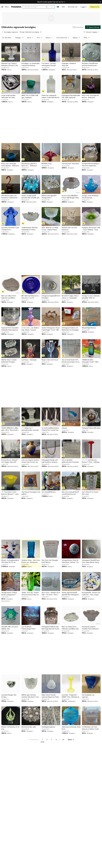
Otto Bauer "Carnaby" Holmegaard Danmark (49, 64)
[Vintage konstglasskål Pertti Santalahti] (51, 284)
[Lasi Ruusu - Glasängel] (31, 348)
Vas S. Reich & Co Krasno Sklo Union (90, 493)
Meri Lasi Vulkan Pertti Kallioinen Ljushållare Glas (70, 628)
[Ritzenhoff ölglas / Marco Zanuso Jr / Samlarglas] (71, 284)
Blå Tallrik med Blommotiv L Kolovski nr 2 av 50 (30, 297)
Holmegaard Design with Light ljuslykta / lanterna (50, 461)
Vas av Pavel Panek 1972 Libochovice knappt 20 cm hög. (70, 361)
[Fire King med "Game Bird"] (71, 152)
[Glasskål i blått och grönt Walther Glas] (10, 615)
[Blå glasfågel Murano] (91, 316)
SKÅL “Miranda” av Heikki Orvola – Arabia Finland (50, 229)
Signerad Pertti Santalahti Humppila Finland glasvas (10, 329)
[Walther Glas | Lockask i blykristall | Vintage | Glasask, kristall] (10, 348)
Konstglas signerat (11, 32)
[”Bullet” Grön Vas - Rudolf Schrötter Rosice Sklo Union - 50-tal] (31, 581)
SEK (63, 7)
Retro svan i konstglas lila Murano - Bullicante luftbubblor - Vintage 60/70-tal (90, 97)
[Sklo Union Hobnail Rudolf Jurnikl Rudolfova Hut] (71, 480)
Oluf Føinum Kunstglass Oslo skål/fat (31, 493)
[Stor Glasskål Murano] (51, 480)
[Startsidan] (16, 7)
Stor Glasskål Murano (49, 492)
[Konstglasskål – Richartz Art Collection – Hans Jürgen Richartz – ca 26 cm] (91, 581)
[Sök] (47, 6)
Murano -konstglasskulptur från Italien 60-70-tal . (10, 561)
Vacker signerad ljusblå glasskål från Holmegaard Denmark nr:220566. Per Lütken (70, 594)
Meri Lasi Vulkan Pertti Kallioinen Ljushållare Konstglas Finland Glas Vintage (8, 297)
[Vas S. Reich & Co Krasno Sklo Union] (91, 480)
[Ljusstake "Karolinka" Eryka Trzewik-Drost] (10, 216)
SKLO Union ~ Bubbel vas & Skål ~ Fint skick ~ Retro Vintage (51, 594)
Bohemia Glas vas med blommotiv (69, 229)
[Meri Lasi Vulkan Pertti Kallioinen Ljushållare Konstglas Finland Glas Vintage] (10, 284)
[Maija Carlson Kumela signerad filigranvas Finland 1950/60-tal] (51, 683)
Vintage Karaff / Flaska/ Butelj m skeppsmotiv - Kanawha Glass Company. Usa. (9, 594)
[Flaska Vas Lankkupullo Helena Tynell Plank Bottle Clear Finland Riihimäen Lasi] (51, 84)
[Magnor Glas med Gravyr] (51, 348)
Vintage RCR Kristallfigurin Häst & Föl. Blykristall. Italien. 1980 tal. (90, 165)
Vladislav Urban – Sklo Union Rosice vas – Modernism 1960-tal (31, 561)
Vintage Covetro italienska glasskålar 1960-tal (91, 297)
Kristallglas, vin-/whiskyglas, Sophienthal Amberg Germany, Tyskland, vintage (31, 65)
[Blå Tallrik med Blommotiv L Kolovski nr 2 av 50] (31, 284)
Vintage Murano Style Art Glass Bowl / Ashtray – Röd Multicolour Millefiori (70, 561)
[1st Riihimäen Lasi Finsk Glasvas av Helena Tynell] (91, 715)
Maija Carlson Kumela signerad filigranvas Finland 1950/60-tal (51, 696)
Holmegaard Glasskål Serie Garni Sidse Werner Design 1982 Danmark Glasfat (91, 561)
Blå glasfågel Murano (89, 328)
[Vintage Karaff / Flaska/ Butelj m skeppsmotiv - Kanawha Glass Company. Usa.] (10, 581)
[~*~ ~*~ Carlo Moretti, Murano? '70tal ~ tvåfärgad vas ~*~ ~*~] (91, 448)
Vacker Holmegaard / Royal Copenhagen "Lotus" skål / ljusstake (51, 329)
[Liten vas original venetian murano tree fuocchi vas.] (31, 448)
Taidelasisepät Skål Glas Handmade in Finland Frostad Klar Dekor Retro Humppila (30, 229)
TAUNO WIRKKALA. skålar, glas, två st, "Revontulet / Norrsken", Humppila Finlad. (10, 429)
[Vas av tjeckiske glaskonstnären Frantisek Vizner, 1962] (71, 448)
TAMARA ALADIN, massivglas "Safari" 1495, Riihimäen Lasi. (90, 361)
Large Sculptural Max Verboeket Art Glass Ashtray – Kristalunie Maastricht (8, 97)
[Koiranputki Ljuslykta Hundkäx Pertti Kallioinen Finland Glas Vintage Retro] (91, 615)
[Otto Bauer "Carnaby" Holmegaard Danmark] (51, 52)
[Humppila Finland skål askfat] (91, 416)
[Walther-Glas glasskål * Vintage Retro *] (51, 184)
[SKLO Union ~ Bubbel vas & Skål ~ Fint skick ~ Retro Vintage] (51, 581)
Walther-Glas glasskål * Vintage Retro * (49, 197)
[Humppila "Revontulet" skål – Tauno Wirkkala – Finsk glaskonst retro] (91, 216)
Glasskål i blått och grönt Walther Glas (9, 628)
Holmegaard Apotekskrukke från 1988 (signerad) (71, 96)
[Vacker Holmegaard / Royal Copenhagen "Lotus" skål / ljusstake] (51, 316)
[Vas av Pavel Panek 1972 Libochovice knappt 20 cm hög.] (71, 348)
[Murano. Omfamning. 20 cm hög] (10, 715)
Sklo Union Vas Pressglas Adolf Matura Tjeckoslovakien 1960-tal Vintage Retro (50, 561)
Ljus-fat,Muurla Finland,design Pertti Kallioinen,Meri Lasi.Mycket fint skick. (30, 628)
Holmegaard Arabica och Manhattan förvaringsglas (70, 329)
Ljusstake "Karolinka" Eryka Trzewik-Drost (10, 229)
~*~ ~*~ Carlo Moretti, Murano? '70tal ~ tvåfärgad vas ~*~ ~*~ (91, 461)
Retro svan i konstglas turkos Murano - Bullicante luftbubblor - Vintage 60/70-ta (10, 165)
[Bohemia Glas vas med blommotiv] (71, 216)
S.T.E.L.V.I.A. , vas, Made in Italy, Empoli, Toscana (30, 329)
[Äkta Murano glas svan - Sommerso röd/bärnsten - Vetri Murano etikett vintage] (10, 184)
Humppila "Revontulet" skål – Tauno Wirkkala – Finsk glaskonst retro (91, 229)
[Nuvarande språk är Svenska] (58, 7)
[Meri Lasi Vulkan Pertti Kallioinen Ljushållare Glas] (71, 615)
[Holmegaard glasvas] (51, 715)
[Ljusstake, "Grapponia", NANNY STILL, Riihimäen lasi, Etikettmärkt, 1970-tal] (71, 683)
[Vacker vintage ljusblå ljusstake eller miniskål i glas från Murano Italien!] (31, 184)
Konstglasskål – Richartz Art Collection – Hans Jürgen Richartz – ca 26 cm (91, 594)
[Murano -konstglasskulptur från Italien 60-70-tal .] (10, 549)
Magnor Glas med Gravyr (50, 360)
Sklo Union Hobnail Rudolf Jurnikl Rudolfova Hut (70, 493)
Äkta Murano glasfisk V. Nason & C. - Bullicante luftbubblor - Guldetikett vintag (30, 165)
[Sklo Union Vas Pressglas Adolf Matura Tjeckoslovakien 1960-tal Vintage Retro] (51, 549)
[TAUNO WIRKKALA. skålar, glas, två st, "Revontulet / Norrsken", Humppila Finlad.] (10, 416)
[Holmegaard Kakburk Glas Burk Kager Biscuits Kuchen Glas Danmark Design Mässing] (51, 615)
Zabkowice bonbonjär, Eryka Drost (71, 728)
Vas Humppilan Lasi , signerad (88, 696)
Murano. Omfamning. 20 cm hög (10, 728)
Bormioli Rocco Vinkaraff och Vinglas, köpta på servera (9, 461)
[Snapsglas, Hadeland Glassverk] (71, 52)
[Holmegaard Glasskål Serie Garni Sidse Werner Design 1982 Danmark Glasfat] (91, 549)
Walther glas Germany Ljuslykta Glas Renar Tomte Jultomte (31, 696)
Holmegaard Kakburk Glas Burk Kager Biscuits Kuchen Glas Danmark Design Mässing (51, 628)
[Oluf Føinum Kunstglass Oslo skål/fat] (31, 480)
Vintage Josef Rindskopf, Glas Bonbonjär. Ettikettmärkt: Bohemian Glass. (90, 197)
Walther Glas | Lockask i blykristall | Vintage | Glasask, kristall (9, 361)
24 (63, 739)
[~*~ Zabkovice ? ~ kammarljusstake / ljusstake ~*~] (31, 416)
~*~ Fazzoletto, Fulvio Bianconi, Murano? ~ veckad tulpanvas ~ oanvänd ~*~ (10, 493)
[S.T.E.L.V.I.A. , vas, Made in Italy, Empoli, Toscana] (31, 316)
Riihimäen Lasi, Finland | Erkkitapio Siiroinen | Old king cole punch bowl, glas (10, 65)
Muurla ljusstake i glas (29, 727)
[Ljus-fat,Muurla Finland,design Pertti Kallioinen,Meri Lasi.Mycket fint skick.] (31, 615)
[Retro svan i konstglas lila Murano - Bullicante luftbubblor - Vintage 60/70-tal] (91, 84)
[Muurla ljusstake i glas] (31, 715)
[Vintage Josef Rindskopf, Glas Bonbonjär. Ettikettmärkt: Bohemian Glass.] (91, 184)
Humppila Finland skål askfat (91, 428)
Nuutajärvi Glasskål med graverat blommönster (90, 64)
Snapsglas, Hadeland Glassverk (69, 64)
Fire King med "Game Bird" (70, 163)
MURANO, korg (46, 163)
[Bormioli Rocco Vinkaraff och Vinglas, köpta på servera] (10, 448)
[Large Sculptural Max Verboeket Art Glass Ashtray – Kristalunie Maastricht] (10, 84)
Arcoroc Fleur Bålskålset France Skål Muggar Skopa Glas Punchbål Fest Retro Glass (70, 197)
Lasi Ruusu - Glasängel (29, 360)
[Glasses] (71, 416)
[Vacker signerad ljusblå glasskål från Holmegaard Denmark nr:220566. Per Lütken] (71, 581)
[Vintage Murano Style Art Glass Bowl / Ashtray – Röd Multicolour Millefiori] (71, 549)
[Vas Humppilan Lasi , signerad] (91, 683)
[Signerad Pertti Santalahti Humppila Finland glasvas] (10, 316)
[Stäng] (100, 2)
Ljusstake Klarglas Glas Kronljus (8, 696)
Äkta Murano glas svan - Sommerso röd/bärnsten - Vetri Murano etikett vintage (10, 197)
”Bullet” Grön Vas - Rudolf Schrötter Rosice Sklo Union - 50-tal (31, 594)
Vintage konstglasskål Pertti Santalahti (51, 297)
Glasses (64, 428)
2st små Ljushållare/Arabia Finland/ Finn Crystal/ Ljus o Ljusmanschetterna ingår (51, 429)
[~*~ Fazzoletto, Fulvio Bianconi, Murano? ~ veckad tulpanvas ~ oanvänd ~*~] (10, 480)
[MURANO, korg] (51, 152)
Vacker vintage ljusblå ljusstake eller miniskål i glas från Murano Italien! (31, 197)
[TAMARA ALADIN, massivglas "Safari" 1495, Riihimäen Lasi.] (91, 348)
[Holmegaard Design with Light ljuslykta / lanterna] (51, 448)
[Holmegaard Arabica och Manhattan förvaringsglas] (71, 316)
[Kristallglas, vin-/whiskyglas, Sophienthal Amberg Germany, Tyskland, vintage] (31, 52)
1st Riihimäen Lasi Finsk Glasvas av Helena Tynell (90, 728)
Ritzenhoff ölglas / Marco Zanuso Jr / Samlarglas (70, 297)
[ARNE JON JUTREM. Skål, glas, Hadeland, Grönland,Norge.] (31, 84)
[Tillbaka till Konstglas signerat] (2, 32)
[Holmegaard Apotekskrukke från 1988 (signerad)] (71, 84)
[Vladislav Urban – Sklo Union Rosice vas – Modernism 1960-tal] (31, 549)
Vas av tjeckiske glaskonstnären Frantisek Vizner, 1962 (70, 461)
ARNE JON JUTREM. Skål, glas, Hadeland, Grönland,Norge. (30, 97)
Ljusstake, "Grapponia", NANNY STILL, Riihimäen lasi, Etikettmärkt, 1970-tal (71, 696)
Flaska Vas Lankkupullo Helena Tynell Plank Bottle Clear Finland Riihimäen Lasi (51, 97)
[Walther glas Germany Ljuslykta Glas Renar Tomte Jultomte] (31, 683)
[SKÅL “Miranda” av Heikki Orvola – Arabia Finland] (51, 216)
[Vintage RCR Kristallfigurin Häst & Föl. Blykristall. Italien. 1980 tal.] (91, 152)
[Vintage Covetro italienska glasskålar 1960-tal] (91, 284)
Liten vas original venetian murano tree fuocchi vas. (30, 461)
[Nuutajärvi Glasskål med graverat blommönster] (91, 52)
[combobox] (36, 6)
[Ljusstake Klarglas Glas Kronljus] (10, 683)
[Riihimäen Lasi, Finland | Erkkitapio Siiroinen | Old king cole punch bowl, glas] (10, 52)
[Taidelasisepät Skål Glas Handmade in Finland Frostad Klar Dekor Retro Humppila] (31, 216)
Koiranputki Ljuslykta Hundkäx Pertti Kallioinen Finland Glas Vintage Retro (91, 628)
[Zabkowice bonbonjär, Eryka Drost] (71, 715)
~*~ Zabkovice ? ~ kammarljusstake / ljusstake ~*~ (30, 429)
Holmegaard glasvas (48, 727)
